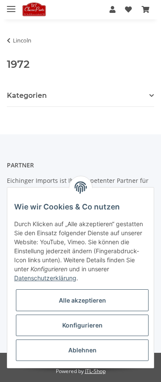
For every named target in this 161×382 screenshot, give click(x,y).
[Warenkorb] (145, 9)
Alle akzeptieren (82, 300)
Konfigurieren (82, 325)
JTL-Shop (95, 371)
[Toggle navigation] (11, 5)
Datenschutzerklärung (45, 278)
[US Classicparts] (34, 9)
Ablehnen (82, 350)
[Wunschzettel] (128, 9)
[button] (112, 9)
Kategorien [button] (27, 95)
